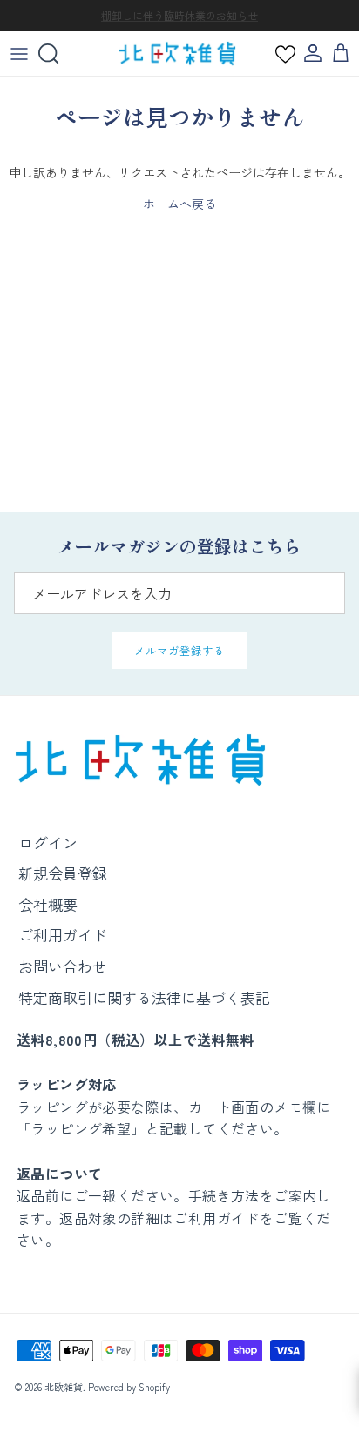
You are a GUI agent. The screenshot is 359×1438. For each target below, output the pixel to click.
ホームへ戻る (179, 203)
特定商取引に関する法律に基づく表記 (144, 997)
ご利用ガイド (62, 935)
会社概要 (48, 904)
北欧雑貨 (63, 1387)
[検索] (57, 54)
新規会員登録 (62, 873)
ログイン (48, 842)
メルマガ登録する (179, 650)
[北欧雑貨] (177, 53)
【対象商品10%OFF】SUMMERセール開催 (179, 22)
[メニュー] (19, 54)
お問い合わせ (62, 966)
